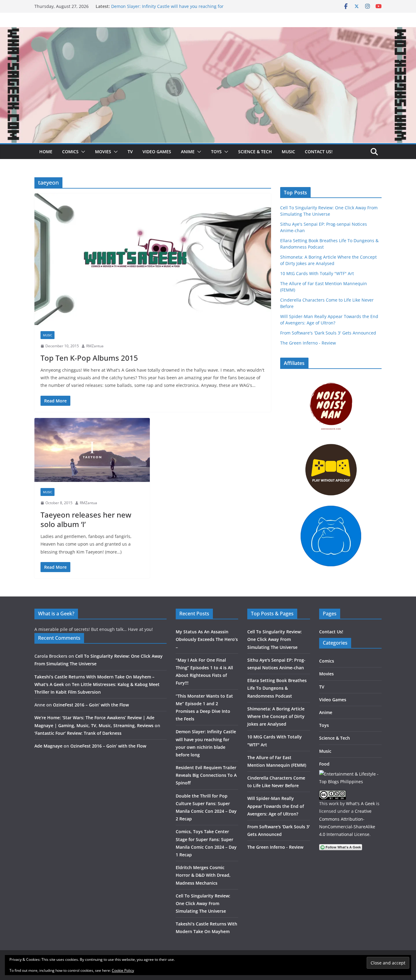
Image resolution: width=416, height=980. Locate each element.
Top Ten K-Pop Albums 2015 (89, 358)
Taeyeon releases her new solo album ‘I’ (86, 519)
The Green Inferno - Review (308, 343)
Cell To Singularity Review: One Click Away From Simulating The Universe (203, 903)
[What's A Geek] (208, 31)
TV (130, 151)
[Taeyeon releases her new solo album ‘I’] (92, 450)
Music (288, 151)
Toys (216, 151)
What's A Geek (360, 803)
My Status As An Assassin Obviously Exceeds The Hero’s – (207, 639)
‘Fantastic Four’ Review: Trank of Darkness (78, 733)
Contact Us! (319, 151)
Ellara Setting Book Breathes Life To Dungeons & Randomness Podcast (277, 688)
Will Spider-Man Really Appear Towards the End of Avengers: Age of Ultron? (275, 805)
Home (45, 151)
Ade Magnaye (48, 746)
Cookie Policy (123, 970)
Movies (103, 151)
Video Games (157, 151)
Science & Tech (255, 151)
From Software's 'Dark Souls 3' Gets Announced (328, 333)
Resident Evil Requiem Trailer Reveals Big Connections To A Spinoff (206, 775)
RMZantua (95, 345)
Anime (188, 151)
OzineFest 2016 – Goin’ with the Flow (91, 705)
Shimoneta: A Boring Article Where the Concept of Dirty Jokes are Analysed (276, 716)
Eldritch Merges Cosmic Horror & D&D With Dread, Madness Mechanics (203, 875)
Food (324, 764)
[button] (82, 151)
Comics (70, 151)
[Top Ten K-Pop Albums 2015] (152, 259)
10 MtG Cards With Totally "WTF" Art (317, 273)
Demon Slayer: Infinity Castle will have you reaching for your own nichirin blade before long (167, 9)
